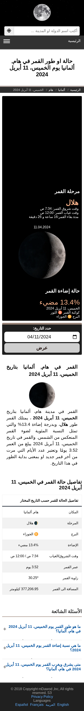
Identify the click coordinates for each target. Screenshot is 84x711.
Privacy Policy (42, 697)
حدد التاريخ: (42, 328)
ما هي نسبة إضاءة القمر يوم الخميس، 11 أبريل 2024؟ (43, 647)
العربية (50, 704)
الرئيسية (74, 41)
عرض (42, 347)
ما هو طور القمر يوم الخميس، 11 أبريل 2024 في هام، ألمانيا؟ (45, 628)
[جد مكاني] (9, 31)
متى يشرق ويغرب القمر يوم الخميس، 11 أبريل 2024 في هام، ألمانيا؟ (43, 666)
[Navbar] (6, 41)
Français (37, 704)
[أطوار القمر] (42, 13)
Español (21, 704)
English (63, 704)
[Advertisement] (42, 138)
